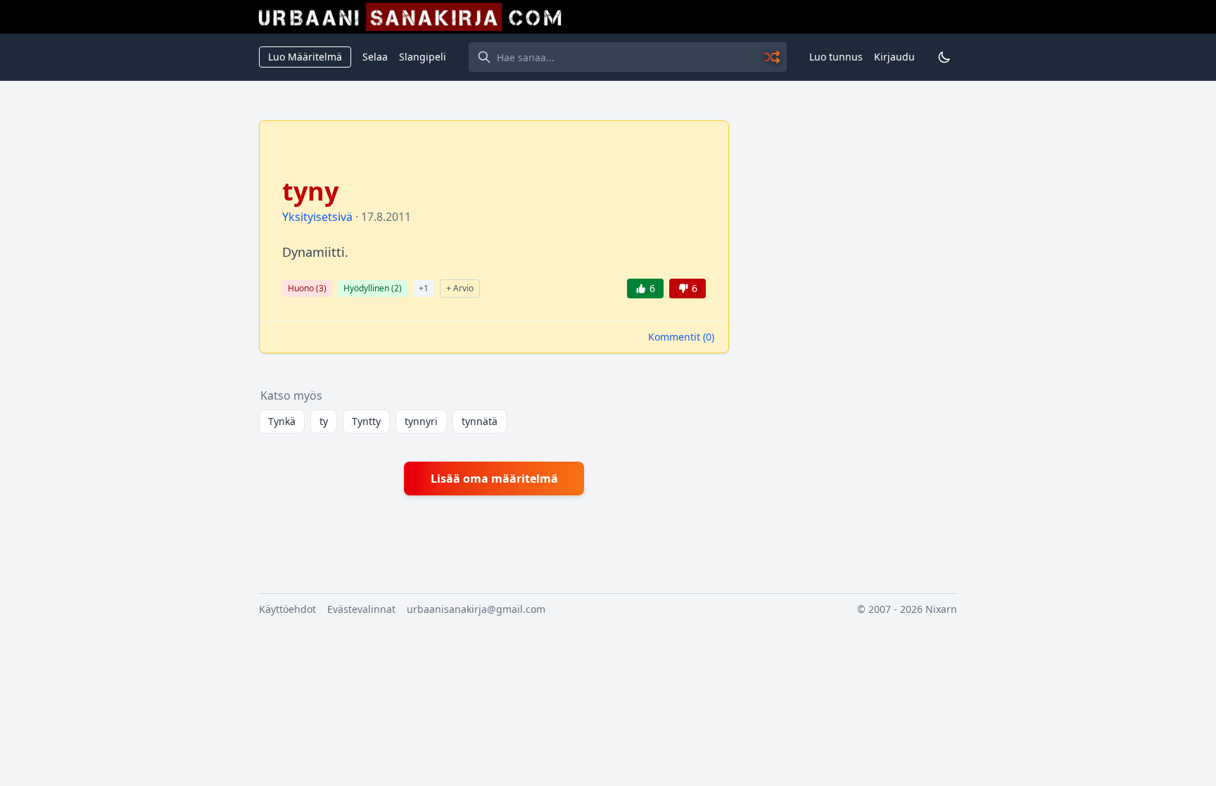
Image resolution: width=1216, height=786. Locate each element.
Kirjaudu (894, 56)
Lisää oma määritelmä (494, 478)
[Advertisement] (851, 331)
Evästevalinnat (361, 609)
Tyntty (366, 421)
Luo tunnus (836, 56)
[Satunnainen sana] (772, 57)
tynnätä (480, 421)
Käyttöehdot (287, 609)
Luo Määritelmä (305, 56)
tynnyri (421, 421)
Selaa (375, 56)
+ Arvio (460, 288)
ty (323, 421)
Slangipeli (422, 56)
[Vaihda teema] (944, 57)
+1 (424, 288)
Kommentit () (681, 336)
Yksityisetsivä (317, 216)
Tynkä (282, 421)
